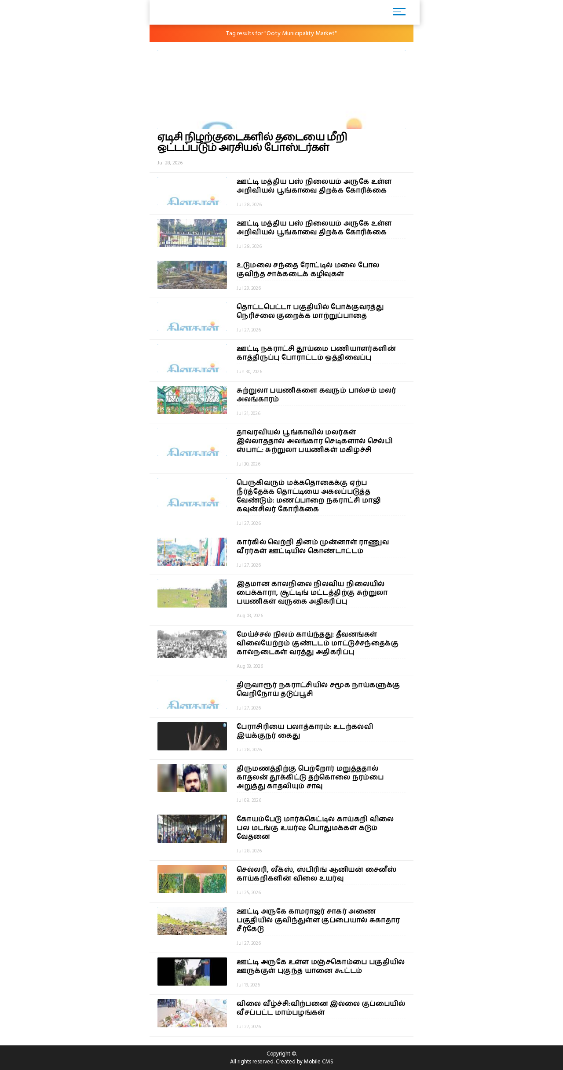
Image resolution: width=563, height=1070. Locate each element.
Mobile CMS (318, 1062)
